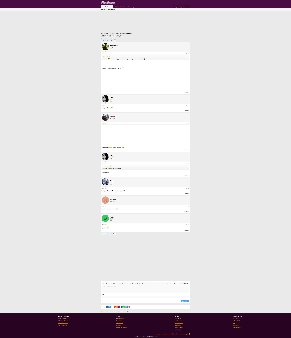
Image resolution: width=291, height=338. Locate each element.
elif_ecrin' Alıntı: (106, 166)
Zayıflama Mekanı (237, 327)
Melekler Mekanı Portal (121, 327)
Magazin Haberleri (179, 323)
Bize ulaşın (158, 334)
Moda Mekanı (178, 318)
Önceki (104, 40)
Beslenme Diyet (236, 320)
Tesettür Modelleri (179, 327)
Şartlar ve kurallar (166, 334)
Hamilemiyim (131, 7)
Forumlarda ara (111, 9)
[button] (123, 6)
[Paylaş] (186, 53)
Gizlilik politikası (174, 334)
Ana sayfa (185, 334)
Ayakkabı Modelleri (62, 318)
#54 (188, 163)
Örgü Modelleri (178, 325)
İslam (234, 323)
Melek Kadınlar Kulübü (63, 323)
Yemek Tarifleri (119, 323)
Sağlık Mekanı (236, 318)
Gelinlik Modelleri (178, 320)
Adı (102, 294)
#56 (188, 206)
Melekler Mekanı (107, 7)
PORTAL (116, 7)
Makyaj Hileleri (236, 325)
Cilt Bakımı (118, 325)
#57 (188, 224)
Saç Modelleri (119, 320)
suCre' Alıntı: (105, 56)
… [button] (109, 40)
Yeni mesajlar (104, 9)
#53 (188, 123)
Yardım (180, 334)
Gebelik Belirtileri (120, 318)
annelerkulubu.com (62, 325)
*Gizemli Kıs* (105, 38)
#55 (188, 188)
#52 (188, 105)
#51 (188, 53)
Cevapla (187, 92)
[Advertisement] (145, 22)
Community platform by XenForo (146, 336)
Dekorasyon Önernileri (63, 320)
